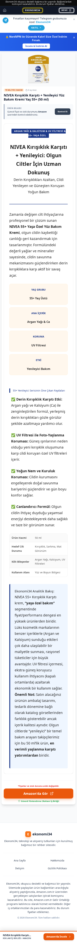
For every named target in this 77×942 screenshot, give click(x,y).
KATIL (36, 27)
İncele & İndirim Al (36, 46)
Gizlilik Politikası (57, 868)
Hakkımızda (57, 860)
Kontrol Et (63, 111)
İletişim (19, 868)
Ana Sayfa (20, 860)
